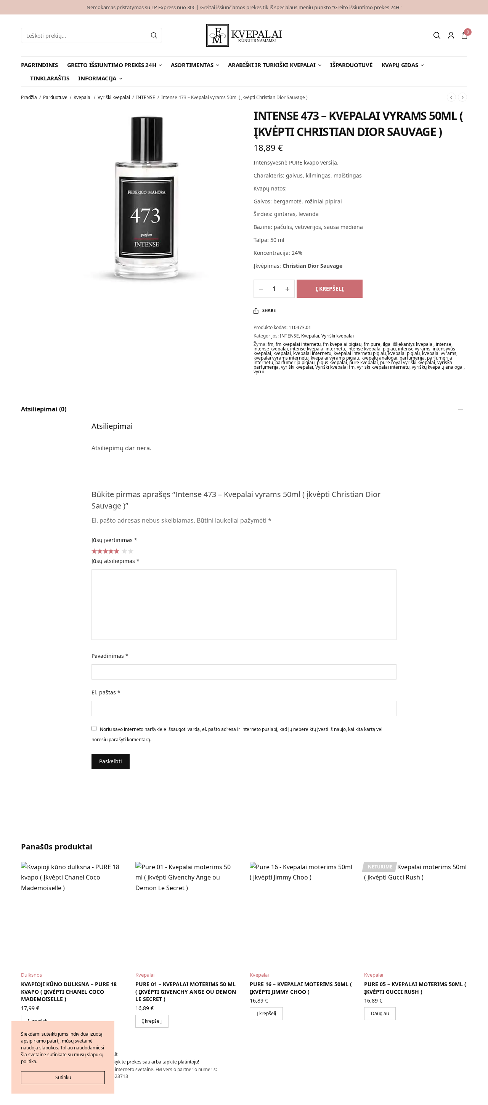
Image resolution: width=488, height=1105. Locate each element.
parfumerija (412, 358)
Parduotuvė (55, 97)
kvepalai (282, 353)
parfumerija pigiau (295, 362)
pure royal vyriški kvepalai (407, 362)
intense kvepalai (271, 348)
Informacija (97, 78)
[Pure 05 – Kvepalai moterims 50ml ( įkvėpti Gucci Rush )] (415, 913)
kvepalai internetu (312, 353)
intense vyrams (414, 348)
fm (270, 344)
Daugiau (380, 1013)
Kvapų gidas (400, 65)
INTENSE (145, 97)
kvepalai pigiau (404, 353)
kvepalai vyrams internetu (281, 358)
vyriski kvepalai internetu (383, 367)
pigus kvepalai (332, 362)
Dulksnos (31, 974)
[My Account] (451, 35)
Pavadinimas (110, 655)
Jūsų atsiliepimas (116, 560)
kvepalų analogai (379, 358)
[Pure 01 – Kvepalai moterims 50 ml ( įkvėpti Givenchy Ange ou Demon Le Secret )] (186, 913)
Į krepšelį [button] (152, 1021)
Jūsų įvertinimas (114, 540)
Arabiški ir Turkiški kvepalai (271, 65)
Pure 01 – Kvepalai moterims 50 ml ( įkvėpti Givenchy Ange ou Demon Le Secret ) (185, 991)
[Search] (154, 35)
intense (443, 344)
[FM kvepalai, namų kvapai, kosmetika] (244, 35)
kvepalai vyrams (439, 353)
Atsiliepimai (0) (43, 409)
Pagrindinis (39, 65)
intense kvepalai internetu (317, 348)
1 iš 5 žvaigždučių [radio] (124, 551)
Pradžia (29, 97)
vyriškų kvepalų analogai (438, 367)
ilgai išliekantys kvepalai (408, 344)
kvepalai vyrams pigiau (335, 358)
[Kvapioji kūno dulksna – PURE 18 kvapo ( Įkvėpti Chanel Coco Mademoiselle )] (72, 913)
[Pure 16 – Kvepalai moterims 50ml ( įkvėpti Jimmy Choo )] (301, 913)
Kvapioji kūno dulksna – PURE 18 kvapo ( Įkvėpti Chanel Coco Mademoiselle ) (69, 991)
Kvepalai (83, 97)
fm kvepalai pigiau (342, 344)
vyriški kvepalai (297, 367)
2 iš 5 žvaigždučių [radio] (130, 551)
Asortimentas (192, 65)
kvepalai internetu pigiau (360, 353)
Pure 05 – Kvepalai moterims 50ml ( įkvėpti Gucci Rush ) (415, 987)
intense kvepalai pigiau (371, 348)
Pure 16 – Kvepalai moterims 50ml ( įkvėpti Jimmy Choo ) (301, 987)
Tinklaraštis (49, 78)
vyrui (259, 371)
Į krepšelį (330, 288)
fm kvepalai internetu (298, 344)
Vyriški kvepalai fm (335, 367)
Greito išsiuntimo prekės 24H (111, 65)
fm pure (372, 344)
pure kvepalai (363, 362)
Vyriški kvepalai (114, 97)
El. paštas (106, 692)
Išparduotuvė (351, 65)
